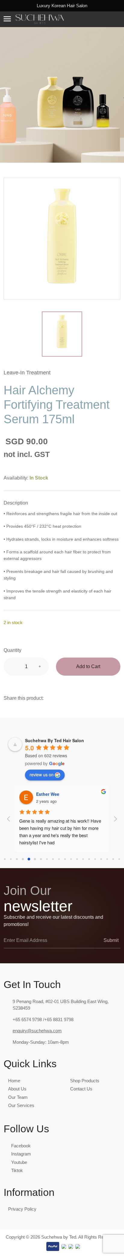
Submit (110, 940)
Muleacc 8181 (50, 794)
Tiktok (17, 1170)
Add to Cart (88, 666)
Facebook (21, 1145)
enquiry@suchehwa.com (37, 1030)
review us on (41, 774)
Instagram (21, 1153)
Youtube (19, 1162)
